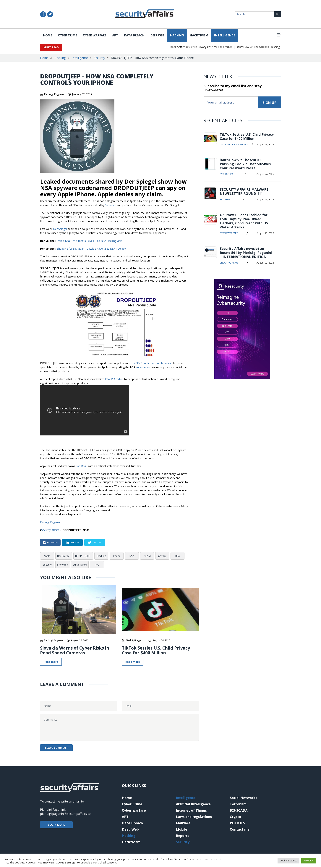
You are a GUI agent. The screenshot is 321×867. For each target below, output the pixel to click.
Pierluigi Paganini (54, 94)
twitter (97, 542)
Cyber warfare (94, 35)
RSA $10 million (114, 379)
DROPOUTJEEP (83, 556)
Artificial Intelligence (193, 804)
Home (47, 35)
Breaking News (229, 262)
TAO (97, 564)
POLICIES (237, 823)
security (47, 564)
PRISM (147, 556)
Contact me (239, 829)
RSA (177, 556)
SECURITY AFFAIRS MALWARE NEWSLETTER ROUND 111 (244, 191)
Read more (51, 661)
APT (115, 35)
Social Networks (243, 797)
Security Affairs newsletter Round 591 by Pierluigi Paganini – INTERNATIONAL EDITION (246, 252)
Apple (47, 556)
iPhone (117, 556)
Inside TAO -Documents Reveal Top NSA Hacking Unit (89, 241)
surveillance (143, 367)
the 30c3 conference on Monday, (152, 363)
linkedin (74, 542)
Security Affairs (50, 530)
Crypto (235, 816)
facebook (52, 542)
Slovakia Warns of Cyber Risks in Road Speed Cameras (74, 650)
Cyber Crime (67, 35)
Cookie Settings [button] (288, 860)
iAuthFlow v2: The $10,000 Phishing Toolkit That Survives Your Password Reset (245, 164)
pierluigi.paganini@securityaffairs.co (65, 814)
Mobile (181, 829)
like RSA (81, 466)
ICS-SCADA (238, 810)
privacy (162, 556)
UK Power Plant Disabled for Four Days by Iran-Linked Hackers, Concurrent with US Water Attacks (244, 221)
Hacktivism (199, 35)
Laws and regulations (234, 144)
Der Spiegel (60, 229)
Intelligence (224, 35)
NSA (131, 556)
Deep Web (157, 35)
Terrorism (238, 804)
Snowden (110, 205)
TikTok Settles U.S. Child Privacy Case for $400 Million (190, 47)
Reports (182, 835)
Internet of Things (191, 810)
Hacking (177, 35)
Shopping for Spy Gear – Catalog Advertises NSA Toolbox (91, 248)
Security (99, 58)
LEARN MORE (56, 824)
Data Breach (134, 35)
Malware (183, 823)
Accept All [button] (309, 860)
